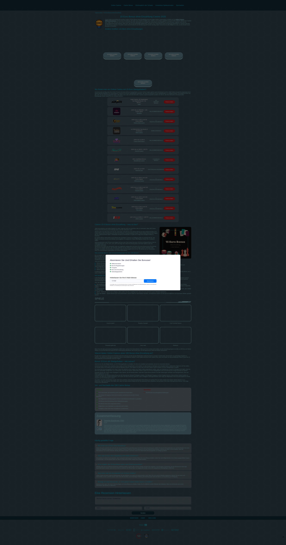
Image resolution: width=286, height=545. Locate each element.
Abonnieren (150, 281)
